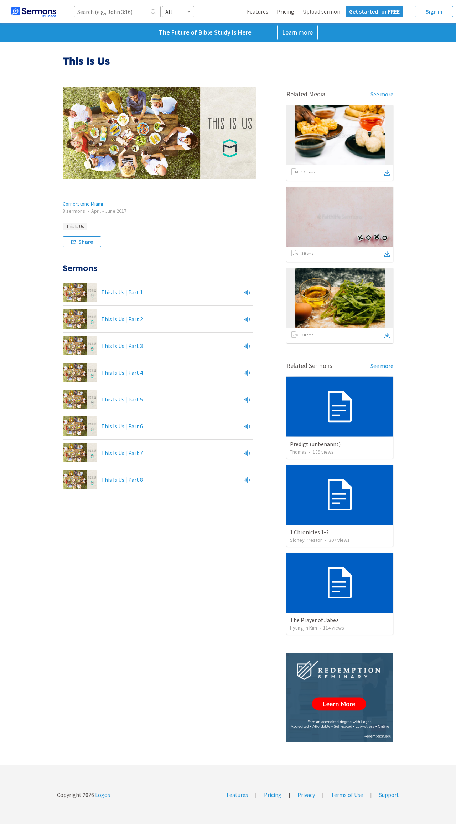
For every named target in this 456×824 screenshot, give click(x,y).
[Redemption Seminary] (339, 697)
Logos (102, 794)
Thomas (298, 452)
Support (389, 794)
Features (257, 11)
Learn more (297, 32)
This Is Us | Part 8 (122, 479)
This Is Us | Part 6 (122, 426)
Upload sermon (321, 11)
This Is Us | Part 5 (122, 399)
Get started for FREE (374, 11)
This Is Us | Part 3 (122, 345)
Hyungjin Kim (303, 628)
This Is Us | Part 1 (122, 292)
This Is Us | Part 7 (122, 452)
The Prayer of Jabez (314, 619)
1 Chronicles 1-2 (309, 532)
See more (381, 94)
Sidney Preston (306, 540)
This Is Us (75, 226)
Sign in (434, 11)
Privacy (306, 794)
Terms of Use (347, 794)
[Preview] (247, 292)
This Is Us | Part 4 (122, 372)
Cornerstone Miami (83, 204)
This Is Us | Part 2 (122, 319)
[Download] (387, 172)
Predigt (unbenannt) (315, 444)
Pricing (285, 11)
